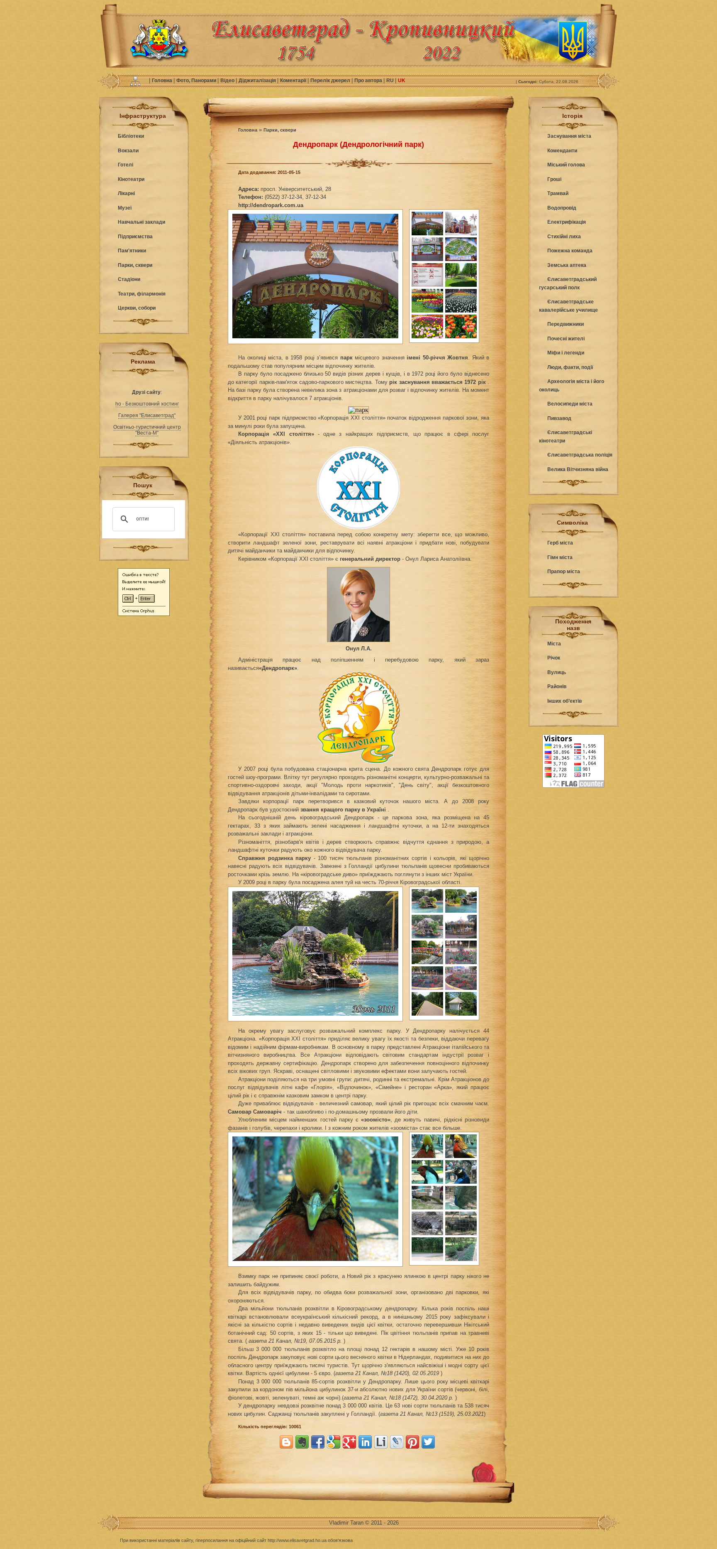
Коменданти (562, 151)
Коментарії (293, 80)
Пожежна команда (570, 251)
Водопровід (561, 208)
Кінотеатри (131, 179)
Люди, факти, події (570, 367)
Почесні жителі (566, 339)
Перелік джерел (330, 80)
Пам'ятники (132, 251)
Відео (228, 80)
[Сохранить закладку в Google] (333, 1442)
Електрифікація (566, 222)
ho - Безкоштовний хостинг (147, 404)
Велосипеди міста (570, 404)
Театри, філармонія (142, 294)
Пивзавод (559, 418)
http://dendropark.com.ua (270, 205)
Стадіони (129, 279)
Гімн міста (560, 557)
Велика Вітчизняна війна (577, 469)
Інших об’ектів (564, 701)
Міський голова (566, 165)
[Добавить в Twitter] (428, 1442)
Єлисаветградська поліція (579, 455)
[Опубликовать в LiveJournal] (396, 1442)
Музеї (125, 208)
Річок (553, 658)
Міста (554, 644)
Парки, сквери (135, 265)
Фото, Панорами (196, 80)
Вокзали (128, 151)
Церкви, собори (137, 308)
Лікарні (126, 193)
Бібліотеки (131, 136)
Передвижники (565, 324)
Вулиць (556, 672)
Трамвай (557, 193)
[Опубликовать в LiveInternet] (381, 1442)
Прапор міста (563, 571)
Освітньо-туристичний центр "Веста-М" (147, 430)
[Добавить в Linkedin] (365, 1442)
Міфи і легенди (565, 353)
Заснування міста (569, 136)
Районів (556, 686)
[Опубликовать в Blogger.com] (286, 1442)
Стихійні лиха (564, 236)
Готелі (125, 165)
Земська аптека (566, 265)
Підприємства (135, 236)
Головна (162, 80)
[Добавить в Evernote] (302, 1442)
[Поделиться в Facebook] (317, 1442)
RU (390, 80)
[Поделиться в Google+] (349, 1442)
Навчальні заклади (141, 222)
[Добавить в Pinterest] (412, 1442)
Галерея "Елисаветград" (147, 415)
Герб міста (560, 543)
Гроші (554, 179)
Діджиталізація (258, 80)
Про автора (368, 80)
